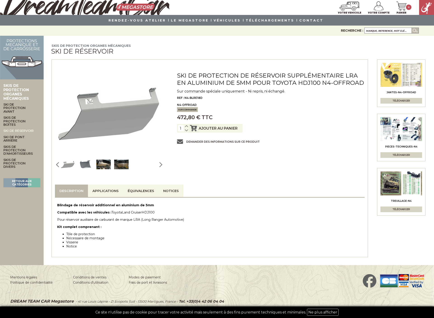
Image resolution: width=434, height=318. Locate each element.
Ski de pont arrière (14, 138)
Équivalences (141, 191)
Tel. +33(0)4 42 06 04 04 (201, 301)
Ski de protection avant (14, 108)
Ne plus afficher (322, 312)
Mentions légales (23, 277)
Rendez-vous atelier (137, 20)
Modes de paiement (145, 277)
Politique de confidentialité (31, 282)
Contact (311, 20)
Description (71, 191)
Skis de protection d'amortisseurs (18, 150)
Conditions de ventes (89, 277)
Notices (171, 191)
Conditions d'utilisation (90, 282)
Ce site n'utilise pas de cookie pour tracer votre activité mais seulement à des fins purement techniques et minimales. (216, 312)
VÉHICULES (227, 20)
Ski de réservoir (18, 131)
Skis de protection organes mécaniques (91, 46)
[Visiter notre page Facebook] (369, 287)
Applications (105, 191)
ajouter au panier (218, 128)
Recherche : (352, 30)
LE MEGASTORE (190, 20)
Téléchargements (270, 20)
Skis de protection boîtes (14, 121)
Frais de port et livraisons (148, 282)
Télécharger (401, 100)
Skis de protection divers (14, 163)
